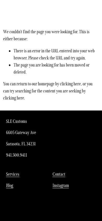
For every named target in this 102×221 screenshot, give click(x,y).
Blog (9, 185)
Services (12, 174)
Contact (59, 174)
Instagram (61, 185)
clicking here (70, 84)
